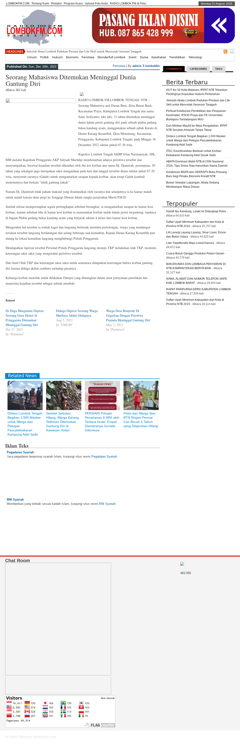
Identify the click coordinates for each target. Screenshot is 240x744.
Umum (32, 57)
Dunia (144, 57)
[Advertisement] (90, 357)
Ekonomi (72, 57)
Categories (198, 68)
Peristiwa (88, 57)
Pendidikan (177, 57)
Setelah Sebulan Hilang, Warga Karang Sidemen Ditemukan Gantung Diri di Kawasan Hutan (62, 421)
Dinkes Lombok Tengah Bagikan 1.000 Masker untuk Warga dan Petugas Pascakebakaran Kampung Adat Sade (196, 140)
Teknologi (195, 57)
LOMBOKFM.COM (17, 3)
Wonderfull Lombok (111, 57)
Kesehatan (158, 57)
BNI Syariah (15, 499)
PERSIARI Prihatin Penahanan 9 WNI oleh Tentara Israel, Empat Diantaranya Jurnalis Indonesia (102, 421)
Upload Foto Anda (96, 3)
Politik (44, 57)
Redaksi (56, 3)
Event (133, 57)
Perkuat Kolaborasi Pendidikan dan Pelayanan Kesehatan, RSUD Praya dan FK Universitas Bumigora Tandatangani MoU (196, 115)
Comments (173, 68)
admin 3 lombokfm (146, 66)
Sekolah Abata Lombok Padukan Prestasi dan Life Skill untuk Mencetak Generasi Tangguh (84, 51)
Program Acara (73, 3)
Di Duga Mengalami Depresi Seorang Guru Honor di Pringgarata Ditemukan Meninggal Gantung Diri (25, 317)
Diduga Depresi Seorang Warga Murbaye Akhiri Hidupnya (77, 313)
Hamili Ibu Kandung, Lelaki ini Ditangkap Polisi (196, 211)
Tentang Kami (40, 3)
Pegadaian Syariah (20, 452)
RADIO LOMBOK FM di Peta (128, 3)
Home (19, 57)
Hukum (57, 57)
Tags (218, 68)
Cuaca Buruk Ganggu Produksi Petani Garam (195, 253)
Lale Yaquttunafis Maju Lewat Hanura (190, 243)
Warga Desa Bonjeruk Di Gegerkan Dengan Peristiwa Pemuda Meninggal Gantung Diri (128, 315)
